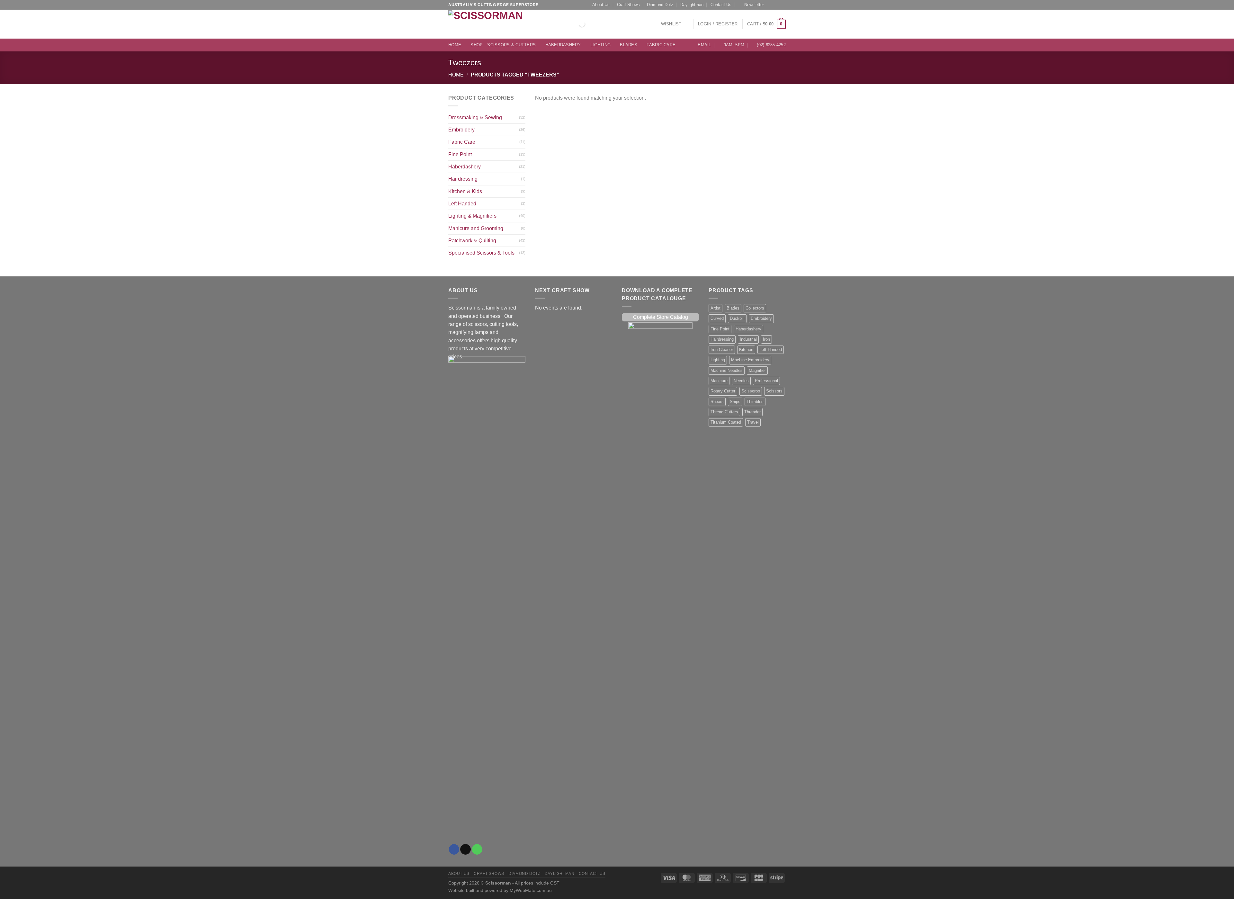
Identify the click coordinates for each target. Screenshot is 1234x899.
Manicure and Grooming (475, 228)
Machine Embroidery (750, 360)
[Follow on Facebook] (771, 5)
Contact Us (721, 5)
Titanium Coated (726, 422)
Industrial (748, 339)
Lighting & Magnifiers (472, 216)
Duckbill (737, 318)
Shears (717, 402)
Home (454, 45)
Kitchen (746, 349)
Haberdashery (563, 45)
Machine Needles (727, 370)
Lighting (600, 45)
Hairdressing (463, 179)
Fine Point (460, 154)
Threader (752, 412)
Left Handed (462, 203)
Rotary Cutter (723, 391)
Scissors (774, 391)
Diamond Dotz (660, 5)
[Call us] (783, 5)
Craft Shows (628, 5)
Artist (715, 308)
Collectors (755, 308)
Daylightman (691, 5)
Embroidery (461, 129)
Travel (753, 422)
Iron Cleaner (722, 349)
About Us (601, 5)
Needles (741, 381)
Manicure (719, 381)
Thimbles (755, 402)
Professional (766, 381)
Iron (766, 339)
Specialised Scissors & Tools (481, 253)
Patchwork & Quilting (472, 240)
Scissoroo (750, 391)
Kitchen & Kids (465, 191)
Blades (628, 45)
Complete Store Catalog (660, 317)
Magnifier (757, 370)
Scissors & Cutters (511, 45)
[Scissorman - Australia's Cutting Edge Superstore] (487, 24)
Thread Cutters (724, 412)
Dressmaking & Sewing (475, 117)
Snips (735, 402)
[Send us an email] (777, 5)
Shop (476, 45)
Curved (717, 318)
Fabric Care (661, 45)
